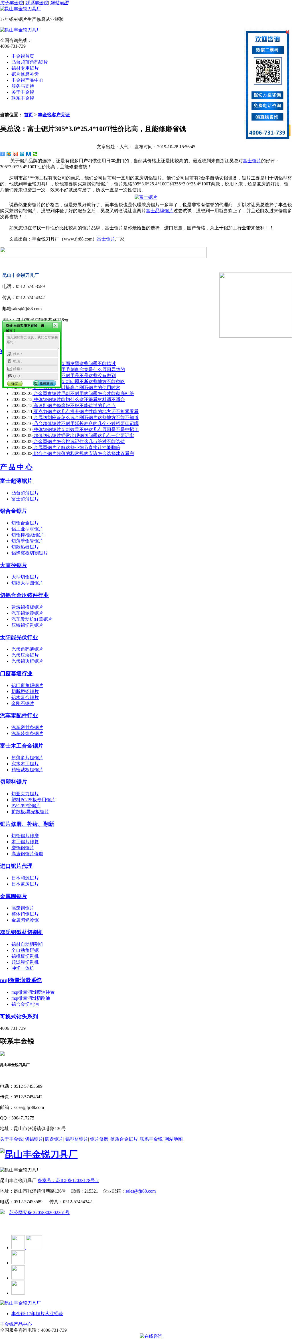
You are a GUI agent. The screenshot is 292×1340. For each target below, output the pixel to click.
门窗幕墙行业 (16, 673)
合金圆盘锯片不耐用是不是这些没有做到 (74, 375)
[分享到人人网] (28, 154)
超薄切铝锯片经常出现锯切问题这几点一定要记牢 (83, 435)
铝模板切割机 (25, 956)
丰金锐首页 (22, 56)
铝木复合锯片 (25, 697)
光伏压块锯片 (25, 655)
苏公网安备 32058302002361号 (39, 1212)
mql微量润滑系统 (21, 980)
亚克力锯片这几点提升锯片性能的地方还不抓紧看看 (86, 411)
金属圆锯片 (13, 896)
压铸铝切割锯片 (27, 625)
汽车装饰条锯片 (27, 733)
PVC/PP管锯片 (25, 805)
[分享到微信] (35, 154)
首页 (28, 114)
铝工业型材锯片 (27, 528)
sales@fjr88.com (140, 1191)
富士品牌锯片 (159, 210)
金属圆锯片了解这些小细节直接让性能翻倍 (76, 447)
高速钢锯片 (22, 908)
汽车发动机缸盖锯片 (31, 619)
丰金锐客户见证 (54, 114)
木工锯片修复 (25, 841)
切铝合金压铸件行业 (24, 595)
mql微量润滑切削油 (30, 998)
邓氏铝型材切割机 (21, 932)
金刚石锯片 (22, 703)
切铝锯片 (34, 1139)
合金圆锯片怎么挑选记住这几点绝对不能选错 (79, 441)
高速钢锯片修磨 (27, 853)
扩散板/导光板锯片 (30, 811)
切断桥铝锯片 (25, 691)
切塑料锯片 (13, 782)
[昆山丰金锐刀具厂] (20, 8)
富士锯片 (252, 160)
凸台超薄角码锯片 (29, 62)
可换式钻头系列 (19, 1016)
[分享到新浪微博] (15, 154)
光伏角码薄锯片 (27, 649)
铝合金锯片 (13, 511)
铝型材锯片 (76, 1139)
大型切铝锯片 (25, 576)
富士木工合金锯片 (21, 746)
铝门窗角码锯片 (27, 685)
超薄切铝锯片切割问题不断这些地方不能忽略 (79, 381)
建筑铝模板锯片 (27, 607)
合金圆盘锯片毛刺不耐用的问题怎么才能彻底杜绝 (83, 393)
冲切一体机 (22, 968)
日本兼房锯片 (25, 884)
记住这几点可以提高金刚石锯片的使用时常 (76, 387)
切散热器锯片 (25, 546)
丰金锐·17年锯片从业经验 (37, 1313)
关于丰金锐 (11, 2)
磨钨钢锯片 (22, 847)
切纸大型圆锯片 (27, 582)
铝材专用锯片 (25, 68)
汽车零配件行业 (19, 715)
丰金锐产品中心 (27, 80)
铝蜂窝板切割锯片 (29, 552)
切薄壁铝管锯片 (27, 540)
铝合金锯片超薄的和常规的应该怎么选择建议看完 (83, 453)
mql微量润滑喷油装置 (33, 992)
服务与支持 (22, 86)
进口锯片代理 (16, 866)
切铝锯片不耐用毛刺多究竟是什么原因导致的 (79, 369)
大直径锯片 (13, 565)
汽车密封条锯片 (27, 727)
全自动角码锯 (25, 950)
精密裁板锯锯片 (27, 769)
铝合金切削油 (25, 1004)
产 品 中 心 (16, 467)
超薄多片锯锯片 (27, 757)
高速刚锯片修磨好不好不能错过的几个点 (74, 405)
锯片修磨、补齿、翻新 (27, 824)
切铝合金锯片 (25, 522)
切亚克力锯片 (25, 793)
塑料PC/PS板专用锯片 (33, 799)
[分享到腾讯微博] (22, 154)
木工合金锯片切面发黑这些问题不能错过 (74, 363)
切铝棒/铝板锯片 (27, 534)
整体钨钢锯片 (25, 914)
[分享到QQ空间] (9, 154)
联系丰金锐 (36, 2)
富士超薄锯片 (16, 481)
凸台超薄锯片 (25, 492)
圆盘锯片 (54, 1139)
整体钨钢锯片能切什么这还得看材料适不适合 (79, 399)
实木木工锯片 (25, 763)
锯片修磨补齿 (25, 74)
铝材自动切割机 (27, 944)
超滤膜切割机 (25, 962)
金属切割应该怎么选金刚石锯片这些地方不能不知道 (86, 417)
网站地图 (59, 2)
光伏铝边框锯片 (27, 661)
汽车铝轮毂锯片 (27, 613)
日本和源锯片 (25, 878)
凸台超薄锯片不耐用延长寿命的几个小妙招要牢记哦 (86, 423)
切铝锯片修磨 (25, 835)
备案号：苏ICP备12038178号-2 (68, 1180)
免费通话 (46, 383)
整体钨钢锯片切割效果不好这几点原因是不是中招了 (86, 429)
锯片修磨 (99, 1139)
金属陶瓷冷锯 (25, 920)
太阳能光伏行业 (19, 637)
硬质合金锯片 (124, 1139)
